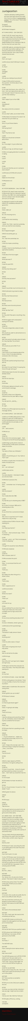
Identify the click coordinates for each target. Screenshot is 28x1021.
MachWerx (7, 1011)
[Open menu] (14, 5)
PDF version (8, 21)
